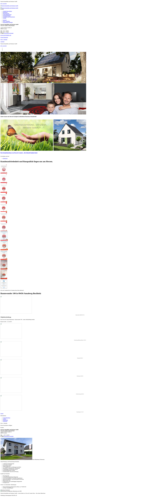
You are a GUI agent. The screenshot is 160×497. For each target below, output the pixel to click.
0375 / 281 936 (3, 3)
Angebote (2, 41)
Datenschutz (5, 420)
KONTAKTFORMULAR (5, 35)
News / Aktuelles (6, 21)
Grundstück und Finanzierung (9, 16)
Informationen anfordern (8, 22)
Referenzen (5, 12)
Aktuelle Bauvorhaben (7, 11)
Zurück (1, 413)
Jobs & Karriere (6, 13)
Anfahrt (4, 418)
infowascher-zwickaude (8, 33)
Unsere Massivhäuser (7, 14)
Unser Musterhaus (6, 417)
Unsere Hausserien (4, 37)
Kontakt (4, 18)
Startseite (5, 20)
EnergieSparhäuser (6, 15)
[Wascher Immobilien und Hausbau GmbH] (9, 5)
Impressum (5, 421)
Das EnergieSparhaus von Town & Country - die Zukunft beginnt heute (18, 152)
